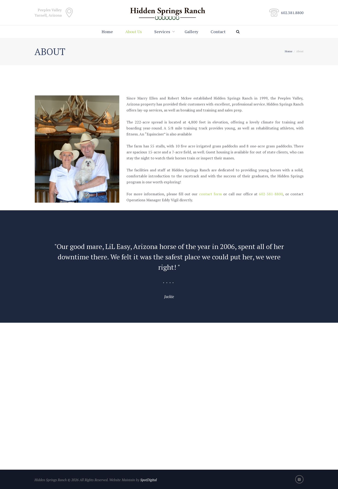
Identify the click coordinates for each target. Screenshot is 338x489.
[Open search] (239, 31)
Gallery (191, 31)
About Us (133, 31)
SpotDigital (148, 479)
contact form (210, 193)
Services (162, 31)
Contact (218, 31)
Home (107, 31)
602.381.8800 (292, 12)
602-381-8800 (271, 193)
